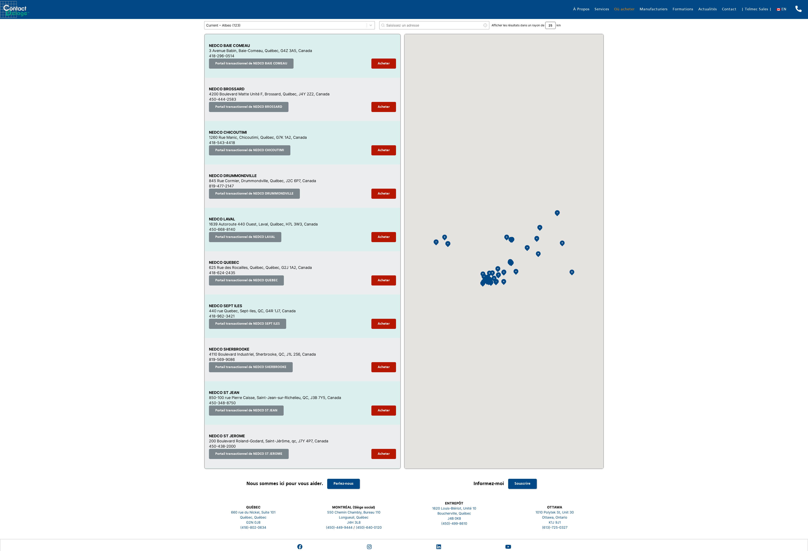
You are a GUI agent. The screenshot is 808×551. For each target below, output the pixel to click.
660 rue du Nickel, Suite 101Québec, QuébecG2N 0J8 (253, 517)
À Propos (581, 9)
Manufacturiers (654, 9)
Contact (729, 9)
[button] (496, 282)
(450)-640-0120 (369, 527)
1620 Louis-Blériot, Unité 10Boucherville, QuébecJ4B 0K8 (454, 513)
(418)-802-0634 (253, 527)
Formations (683, 9)
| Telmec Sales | (757, 9)
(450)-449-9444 (339, 527)
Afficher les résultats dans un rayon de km (526, 25)
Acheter (384, 63)
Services (602, 9)
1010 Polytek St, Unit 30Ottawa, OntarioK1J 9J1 (555, 517)
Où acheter (624, 9)
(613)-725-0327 (554, 527)
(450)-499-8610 (454, 523)
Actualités (707, 9)
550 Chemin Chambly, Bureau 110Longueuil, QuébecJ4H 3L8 (353, 517)
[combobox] (434, 25)
